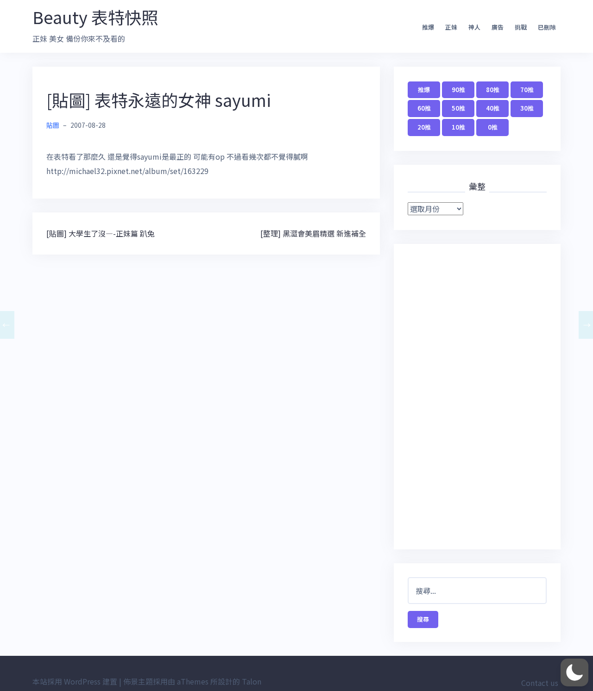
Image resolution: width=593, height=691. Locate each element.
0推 (493, 127)
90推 (458, 89)
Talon (251, 681)
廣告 (498, 27)
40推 (492, 108)
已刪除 (547, 27)
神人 (474, 27)
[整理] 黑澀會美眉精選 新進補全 (313, 233)
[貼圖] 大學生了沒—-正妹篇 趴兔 (100, 233)
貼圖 (52, 125)
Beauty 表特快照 (95, 17)
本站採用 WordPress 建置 (74, 681)
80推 (492, 89)
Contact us (539, 682)
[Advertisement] (477, 396)
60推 (424, 108)
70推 (527, 89)
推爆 (428, 27)
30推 (527, 108)
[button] (574, 672)
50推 (458, 108)
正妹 (451, 27)
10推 (458, 127)
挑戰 (521, 27)
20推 (424, 127)
